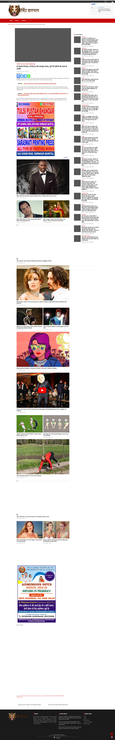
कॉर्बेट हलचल (91, 46)
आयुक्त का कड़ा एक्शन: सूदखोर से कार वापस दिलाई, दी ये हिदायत (29, 704)
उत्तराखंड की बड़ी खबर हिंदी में (59, 695)
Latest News (79, 34)
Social (83, 77)
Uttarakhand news (39, 695)
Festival (84, 36)
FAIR (82, 85)
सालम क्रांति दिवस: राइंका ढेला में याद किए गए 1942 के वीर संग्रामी (90, 80)
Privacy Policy (87, 723)
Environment (86, 720)
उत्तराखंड (30, 64)
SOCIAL (17, 20)
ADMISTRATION (85, 193)
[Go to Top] (111, 734)
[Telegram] (25, 76)
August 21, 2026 (85, 191)
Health (83, 225)
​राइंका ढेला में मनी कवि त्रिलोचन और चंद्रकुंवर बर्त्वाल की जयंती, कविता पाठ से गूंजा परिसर (90, 238)
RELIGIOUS (84, 214)
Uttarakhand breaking (30, 695)
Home (85, 716)
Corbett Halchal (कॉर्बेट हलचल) (59, 734)
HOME (11, 20)
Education (84, 48)
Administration (85, 93)
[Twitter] (21, 76)
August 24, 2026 (85, 91)
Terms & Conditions (88, 722)
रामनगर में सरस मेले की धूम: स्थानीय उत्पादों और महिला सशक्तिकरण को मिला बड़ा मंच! (90, 88)
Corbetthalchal (21, 64)
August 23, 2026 (85, 122)
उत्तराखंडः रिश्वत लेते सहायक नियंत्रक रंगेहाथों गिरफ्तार (58, 704)
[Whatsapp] (28, 76)
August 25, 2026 (85, 46)
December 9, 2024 (20, 71)
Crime (27, 64)
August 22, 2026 (85, 155)
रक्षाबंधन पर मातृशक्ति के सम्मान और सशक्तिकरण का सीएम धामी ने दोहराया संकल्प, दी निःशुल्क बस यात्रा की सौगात (90, 119)
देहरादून (34, 64)
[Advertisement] (43, 555)
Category (24, 20)
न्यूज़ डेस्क (26, 71)
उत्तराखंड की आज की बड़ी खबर (48, 695)
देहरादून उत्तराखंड (19, 697)
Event (83, 58)
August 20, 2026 (85, 223)
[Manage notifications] (112, 737)
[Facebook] (18, 76)
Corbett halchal (22, 695)
